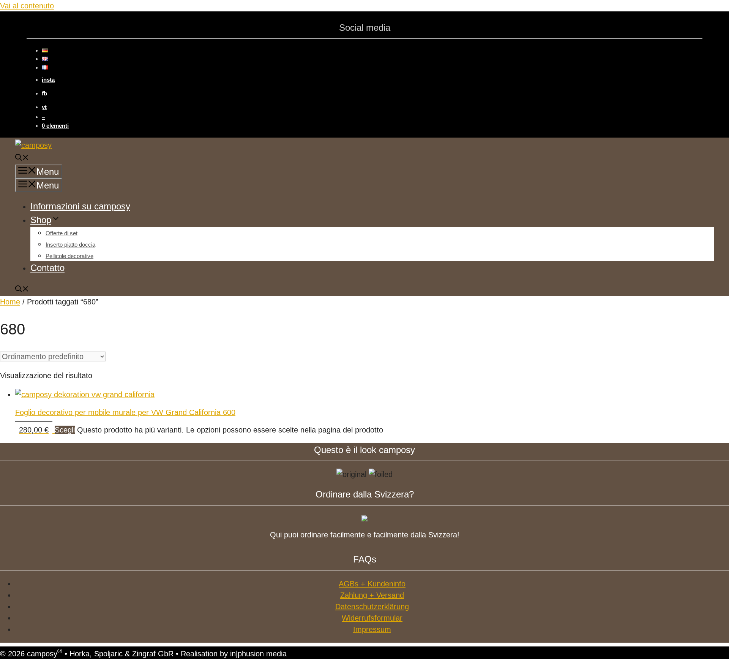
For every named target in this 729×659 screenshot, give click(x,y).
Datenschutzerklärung (372, 606)
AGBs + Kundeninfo (372, 584)
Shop (40, 220)
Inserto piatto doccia (70, 244)
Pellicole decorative (69, 256)
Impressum (372, 629)
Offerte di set (61, 233)
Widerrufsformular (372, 618)
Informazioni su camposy (80, 206)
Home (10, 302)
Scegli (65, 430)
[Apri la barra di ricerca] (22, 158)
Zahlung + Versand (372, 595)
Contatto (47, 268)
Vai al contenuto (27, 6)
